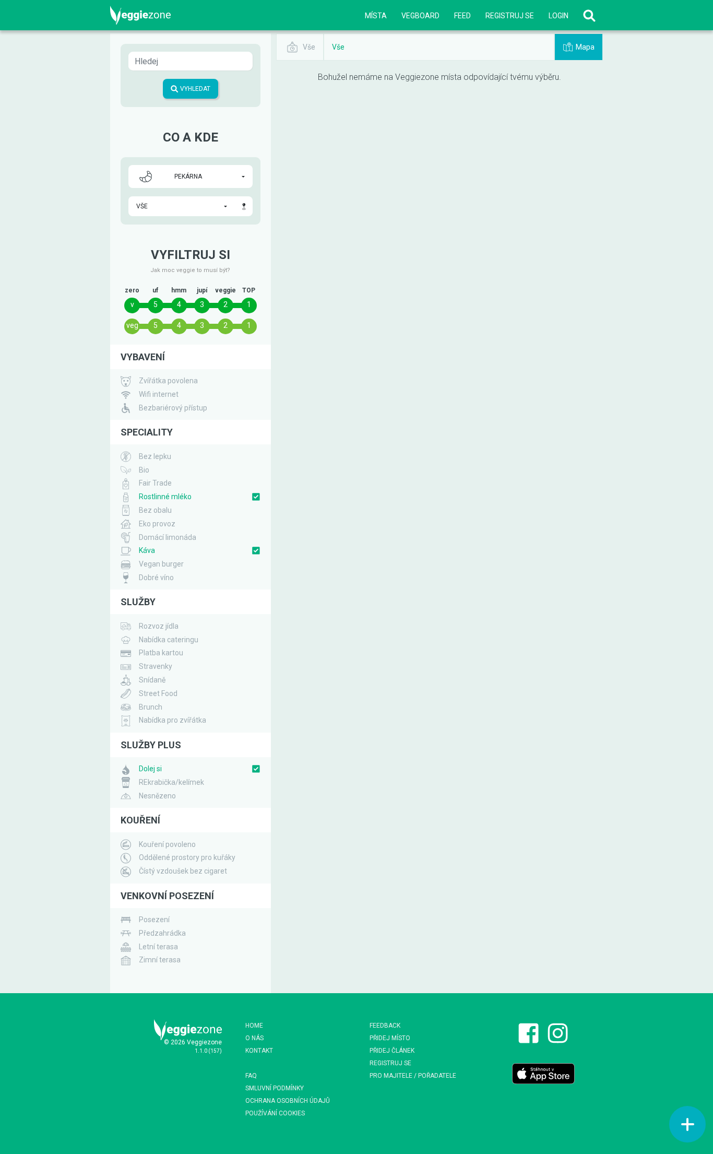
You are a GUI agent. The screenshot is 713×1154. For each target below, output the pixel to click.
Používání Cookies (275, 1113)
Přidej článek (392, 1050)
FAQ (251, 1075)
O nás (254, 1038)
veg (132, 325)
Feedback (385, 1025)
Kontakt (259, 1050)
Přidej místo (390, 1038)
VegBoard (420, 15)
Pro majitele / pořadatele (413, 1075)
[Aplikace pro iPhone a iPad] (543, 1073)
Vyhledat (194, 88)
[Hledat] (589, 15)
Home (254, 1025)
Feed (462, 15)
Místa (376, 15)
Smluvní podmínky (274, 1088)
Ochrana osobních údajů (287, 1100)
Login (558, 15)
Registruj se (509, 15)
